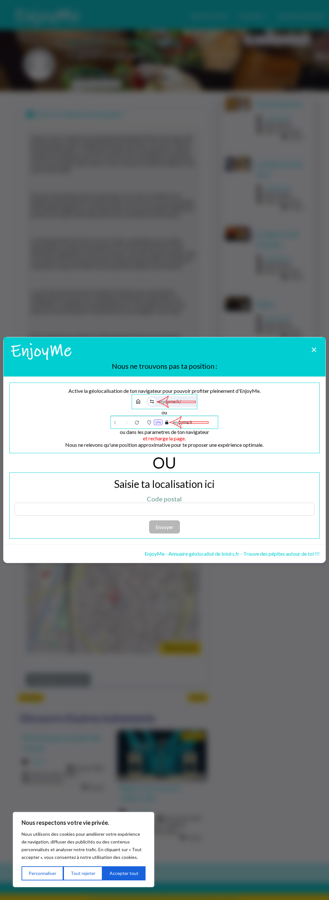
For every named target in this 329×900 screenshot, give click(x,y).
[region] (83, 849)
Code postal (164, 499)
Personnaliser (42, 873)
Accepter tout (124, 873)
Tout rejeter (83, 873)
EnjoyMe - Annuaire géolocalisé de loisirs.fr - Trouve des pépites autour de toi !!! (232, 554)
